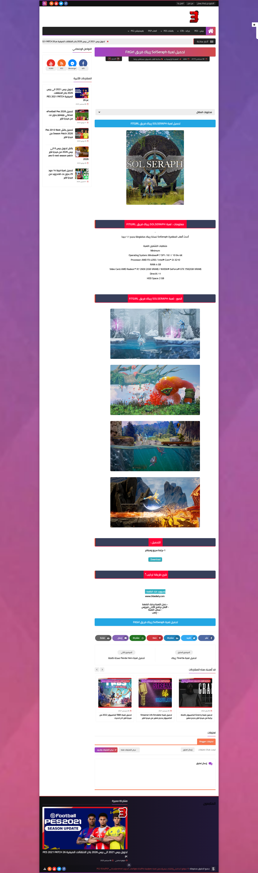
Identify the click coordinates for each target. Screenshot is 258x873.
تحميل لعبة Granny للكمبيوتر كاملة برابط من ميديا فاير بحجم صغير (196, 716)
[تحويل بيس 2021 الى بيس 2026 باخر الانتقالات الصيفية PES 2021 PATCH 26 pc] (82, 92)
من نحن (190, 3)
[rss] (51, 3)
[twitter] (61, 3)
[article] (126, 655)
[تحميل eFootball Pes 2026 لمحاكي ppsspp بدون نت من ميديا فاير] (82, 115)
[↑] (129, 865)
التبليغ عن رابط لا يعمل (205, 3)
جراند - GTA (185, 31)
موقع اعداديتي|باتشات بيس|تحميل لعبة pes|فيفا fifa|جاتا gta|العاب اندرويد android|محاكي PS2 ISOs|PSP (142, 868)
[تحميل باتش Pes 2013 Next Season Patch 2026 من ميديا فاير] (82, 133)
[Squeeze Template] (213, 869)
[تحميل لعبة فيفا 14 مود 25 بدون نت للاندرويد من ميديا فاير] (82, 174)
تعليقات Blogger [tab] (206, 741)
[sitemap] (45, 869)
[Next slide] (97, 669)
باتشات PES (168, 31)
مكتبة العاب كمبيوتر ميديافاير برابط (147, 59)
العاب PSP (152, 31)
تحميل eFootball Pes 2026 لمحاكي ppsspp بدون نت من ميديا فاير (43, 41)
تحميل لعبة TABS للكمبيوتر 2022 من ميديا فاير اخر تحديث (115, 716)
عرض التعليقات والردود (105, 750)
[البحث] (44, 3)
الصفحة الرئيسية (172, 59)
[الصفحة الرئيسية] (211, 31)
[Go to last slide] (102, 669)
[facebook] (66, 3)
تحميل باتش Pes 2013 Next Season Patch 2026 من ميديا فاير (59, 133)
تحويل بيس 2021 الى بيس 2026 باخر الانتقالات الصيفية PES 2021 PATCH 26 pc (115, 41)
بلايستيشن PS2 (137, 31)
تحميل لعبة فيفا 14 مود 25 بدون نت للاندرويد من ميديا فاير (61, 174)
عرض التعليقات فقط (128, 750)
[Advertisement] (155, 85)
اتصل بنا (180, 3)
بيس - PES (199, 31)
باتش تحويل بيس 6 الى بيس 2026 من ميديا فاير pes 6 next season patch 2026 (69, 153)
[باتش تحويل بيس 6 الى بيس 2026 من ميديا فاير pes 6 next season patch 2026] (82, 151)
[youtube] (56, 3)
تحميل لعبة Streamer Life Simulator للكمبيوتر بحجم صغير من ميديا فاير (156, 716)
